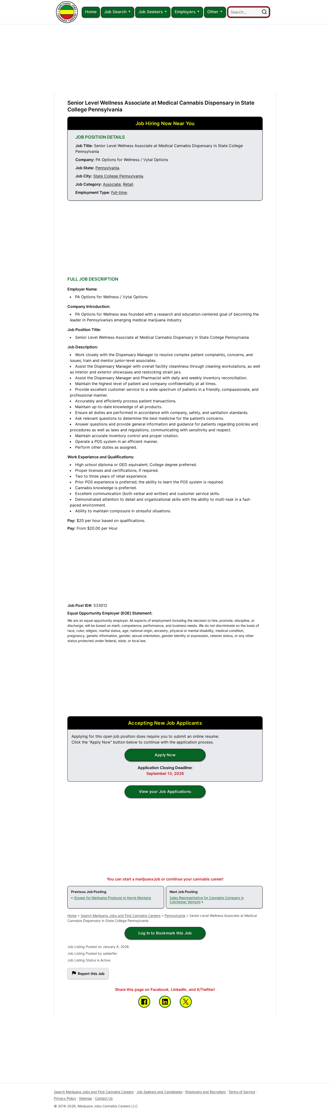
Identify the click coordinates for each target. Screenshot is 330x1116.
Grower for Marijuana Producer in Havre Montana (112, 898)
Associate (112, 184)
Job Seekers (150, 11)
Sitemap (85, 1098)
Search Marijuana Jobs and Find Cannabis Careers (120, 915)
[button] (264, 12)
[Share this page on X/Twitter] (186, 1002)
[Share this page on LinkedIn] (165, 1002)
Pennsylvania (107, 167)
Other (212, 11)
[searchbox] (248, 12)
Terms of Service (242, 1092)
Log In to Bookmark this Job (165, 933)
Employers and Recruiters (205, 1092)
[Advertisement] (165, 58)
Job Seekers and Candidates (159, 1092)
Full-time (119, 192)
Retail (128, 184)
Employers (185, 11)
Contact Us (104, 1098)
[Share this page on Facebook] (144, 1002)
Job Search (115, 11)
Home (91, 11)
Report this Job (91, 973)
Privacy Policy (65, 1098)
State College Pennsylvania (118, 176)
